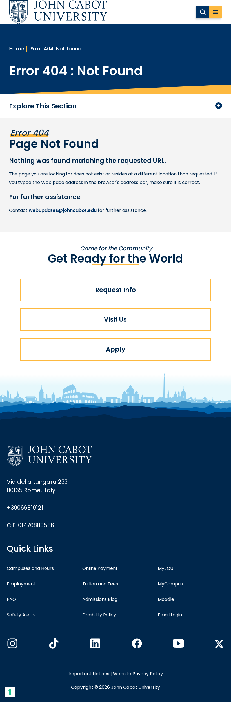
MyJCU (165, 568)
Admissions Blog (99, 599)
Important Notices (88, 673)
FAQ (11, 599)
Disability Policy (99, 615)
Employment (21, 584)
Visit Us (115, 319)
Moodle (166, 599)
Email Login (170, 615)
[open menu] (215, 12)
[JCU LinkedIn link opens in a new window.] (95, 645)
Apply (115, 349)
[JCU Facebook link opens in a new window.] (136, 645)
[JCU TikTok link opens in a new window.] (53, 645)
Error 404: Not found (55, 48)
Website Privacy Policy (138, 673)
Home (16, 48)
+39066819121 (25, 508)
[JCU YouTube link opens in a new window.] (178, 645)
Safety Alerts (21, 615)
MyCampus (170, 584)
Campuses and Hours (30, 568)
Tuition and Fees (100, 584)
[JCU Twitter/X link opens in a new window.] (219, 644)
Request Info (115, 290)
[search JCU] (202, 12)
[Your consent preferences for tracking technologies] (10, 692)
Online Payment (100, 568)
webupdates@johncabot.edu (63, 210)
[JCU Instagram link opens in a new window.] (12, 645)
